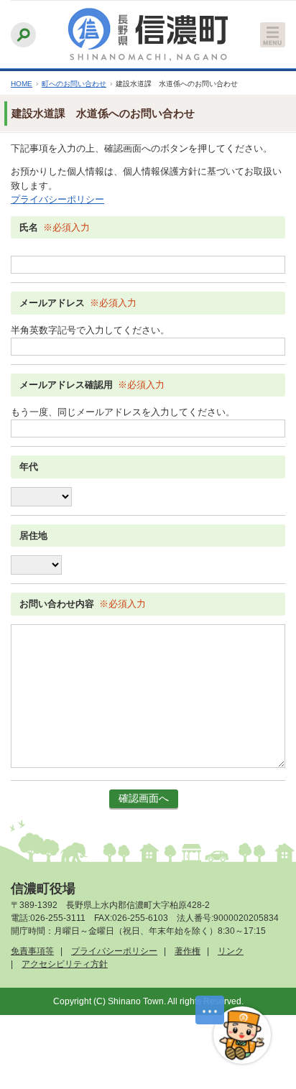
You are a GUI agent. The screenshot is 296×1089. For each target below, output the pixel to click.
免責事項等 (32, 951)
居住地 (33, 535)
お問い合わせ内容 (56, 603)
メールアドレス (52, 302)
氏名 (28, 227)
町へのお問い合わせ (74, 84)
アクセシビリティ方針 (65, 964)
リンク (231, 951)
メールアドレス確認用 (66, 384)
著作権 (187, 951)
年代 (28, 466)
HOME (21, 84)
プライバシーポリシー (57, 199)
